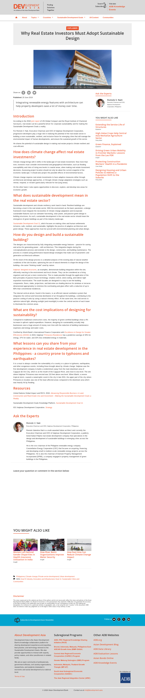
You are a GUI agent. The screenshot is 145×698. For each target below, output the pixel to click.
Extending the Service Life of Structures (110, 125)
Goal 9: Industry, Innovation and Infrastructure (38, 579)
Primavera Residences (53, 335)
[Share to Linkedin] (29, 92)
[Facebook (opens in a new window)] (119, 619)
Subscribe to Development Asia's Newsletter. (37, 620)
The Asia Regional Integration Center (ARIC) (72, 678)
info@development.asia (93, 690)
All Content (94, 17)
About (24, 17)
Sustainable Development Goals (70, 17)
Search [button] (100, 4)
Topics (34, 17)
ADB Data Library (102, 649)
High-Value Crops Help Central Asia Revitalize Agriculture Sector (111, 135)
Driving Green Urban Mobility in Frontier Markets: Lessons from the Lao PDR (111, 153)
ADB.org (98, 639)
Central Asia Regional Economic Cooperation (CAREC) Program (67, 654)
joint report (35, 121)
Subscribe (99, 6)
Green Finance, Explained (108, 144)
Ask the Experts (104, 93)
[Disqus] (52, 498)
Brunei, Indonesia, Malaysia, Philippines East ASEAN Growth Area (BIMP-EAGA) (72, 647)
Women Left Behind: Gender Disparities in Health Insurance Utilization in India (24, 556)
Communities (108, 17)
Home (16, 18)
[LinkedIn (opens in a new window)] (128, 619)
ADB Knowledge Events (105, 662)
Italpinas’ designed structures (25, 270)
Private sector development (48, 576)
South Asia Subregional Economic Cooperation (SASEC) (68, 672)
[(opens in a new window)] (125, 678)
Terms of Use (20, 676)
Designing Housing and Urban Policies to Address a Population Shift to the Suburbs (111, 174)
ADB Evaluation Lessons (106, 653)
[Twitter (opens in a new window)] (124, 619)
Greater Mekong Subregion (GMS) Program (71, 660)
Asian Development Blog (106, 644)
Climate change (31, 576)
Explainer (72, 28)
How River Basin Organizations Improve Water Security (52, 554)
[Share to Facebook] (23, 92)
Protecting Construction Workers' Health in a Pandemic (111, 162)
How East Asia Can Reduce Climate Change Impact (79, 554)
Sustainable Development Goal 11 (26, 223)
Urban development (67, 576)
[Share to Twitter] (34, 92)
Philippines (20, 576)
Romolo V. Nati (33, 423)
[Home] (42, 7)
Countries (47, 17)
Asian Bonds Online (103, 658)
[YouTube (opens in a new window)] (114, 619)
